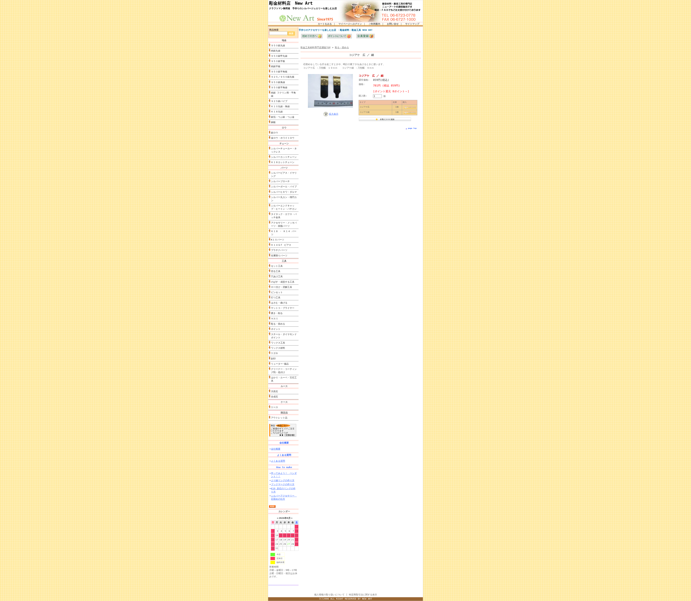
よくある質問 (284, 455)
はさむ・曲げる (279, 302)
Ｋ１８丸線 (277, 111)
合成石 (274, 396)
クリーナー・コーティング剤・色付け (284, 371)
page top (412, 128)
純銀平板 (275, 66)
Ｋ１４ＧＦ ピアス (281, 245)
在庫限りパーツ (279, 255)
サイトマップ (412, 24)
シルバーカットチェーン (284, 157)
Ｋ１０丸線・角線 (280, 106)
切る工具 (275, 271)
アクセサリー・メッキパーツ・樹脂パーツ (284, 224)
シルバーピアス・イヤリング (284, 174)
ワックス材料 (278, 348)
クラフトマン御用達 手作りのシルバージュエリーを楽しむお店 (303, 8)
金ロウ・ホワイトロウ (282, 138)
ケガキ (274, 353)
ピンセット (277, 292)
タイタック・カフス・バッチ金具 (284, 216)
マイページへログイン (350, 24)
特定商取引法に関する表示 (363, 594)
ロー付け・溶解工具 (281, 287)
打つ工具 (275, 297)
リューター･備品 (280, 363)
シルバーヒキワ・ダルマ (284, 192)
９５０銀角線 (278, 82)
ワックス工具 (278, 342)
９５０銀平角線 (279, 87)
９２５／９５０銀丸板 (282, 76)
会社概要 (284, 442)
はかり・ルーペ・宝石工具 (284, 379)
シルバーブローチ (280, 181)
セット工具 (285, 266)
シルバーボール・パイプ (284, 186)
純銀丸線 (275, 50)
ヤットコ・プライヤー (282, 308)
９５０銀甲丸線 (279, 56)
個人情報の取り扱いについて (329, 594)
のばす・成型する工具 (282, 282)
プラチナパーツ (279, 250)
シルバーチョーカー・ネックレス (284, 150)
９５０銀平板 (278, 61)
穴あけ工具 (277, 276)
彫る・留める (278, 323)
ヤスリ (274, 318)
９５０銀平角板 (279, 71)
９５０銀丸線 (278, 45)
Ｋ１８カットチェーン (282, 162)
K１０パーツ (277, 239)
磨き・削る (277, 313)
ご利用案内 (374, 24)
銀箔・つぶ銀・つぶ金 (282, 117)
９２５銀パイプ (279, 101)
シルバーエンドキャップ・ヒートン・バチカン (284, 207)
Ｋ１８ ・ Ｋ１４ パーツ (283, 233)
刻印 (273, 358)
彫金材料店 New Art (291, 3)
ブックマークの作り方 (282, 484)
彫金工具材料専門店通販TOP (316, 47)
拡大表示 (333, 114)
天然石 (274, 391)
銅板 (273, 122)
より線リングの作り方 (282, 480)
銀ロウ (274, 132)
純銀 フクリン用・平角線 (283, 94)
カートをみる (325, 24)
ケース (274, 407)
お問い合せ (393, 24)
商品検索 (274, 29)
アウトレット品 (279, 417)
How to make (284, 467)
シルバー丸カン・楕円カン (284, 199)
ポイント (275, 329)
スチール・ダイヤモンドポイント (284, 336)
